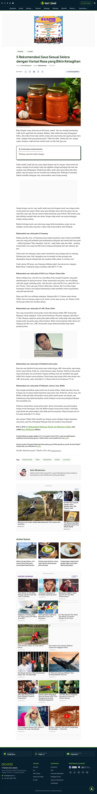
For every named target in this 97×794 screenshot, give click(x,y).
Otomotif (64, 8)
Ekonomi (38, 8)
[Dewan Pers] (79, 767)
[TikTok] (10, 3)
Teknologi (46, 8)
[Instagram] (2, 3)
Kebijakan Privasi (56, 776)
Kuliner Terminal (27, 459)
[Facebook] (7, 3)
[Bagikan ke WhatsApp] (25, 71)
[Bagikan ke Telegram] (34, 71)
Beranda (20, 51)
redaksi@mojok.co (9, 775)
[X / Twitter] (4, 3)
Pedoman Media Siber (57, 773)
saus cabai (66, 459)
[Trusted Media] (70, 767)
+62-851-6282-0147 (10, 778)
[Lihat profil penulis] (23, 476)
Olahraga (55, 8)
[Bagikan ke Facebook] (38, 71)
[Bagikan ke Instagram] (30, 71)
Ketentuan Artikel (38, 776)
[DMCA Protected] (74, 767)
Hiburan (72, 8)
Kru (34, 770)
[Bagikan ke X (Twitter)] (42, 71)
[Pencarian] (95, 3)
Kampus (28, 8)
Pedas (38, 459)
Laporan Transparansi (57, 780)
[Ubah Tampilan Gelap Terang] (91, 788)
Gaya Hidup (82, 8)
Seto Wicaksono (37, 470)
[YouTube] (13, 3)
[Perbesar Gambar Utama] (48, 125)
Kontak (35, 780)
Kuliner (21, 8)
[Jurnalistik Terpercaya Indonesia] (86, 767)
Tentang (35, 767)
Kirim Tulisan (36, 773)
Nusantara (13, 8)
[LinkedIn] (87, 772)
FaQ (52, 770)
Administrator (56, 451)
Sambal (57, 459)
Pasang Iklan (54, 783)
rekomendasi (47, 459)
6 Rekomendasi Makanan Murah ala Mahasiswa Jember (49, 426)
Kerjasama (54, 767)
